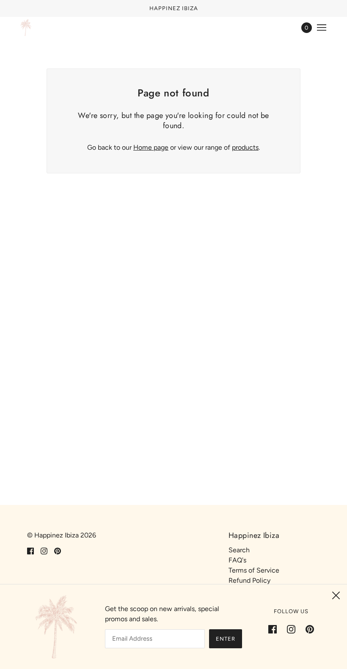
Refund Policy (249, 580)
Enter (225, 639)
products (245, 147)
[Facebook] (275, 628)
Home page (150, 147)
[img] (30, 550)
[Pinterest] (307, 628)
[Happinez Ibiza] (25, 27)
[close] (336, 595)
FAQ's (237, 560)
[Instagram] (291, 628)
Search (239, 550)
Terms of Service (254, 570)
